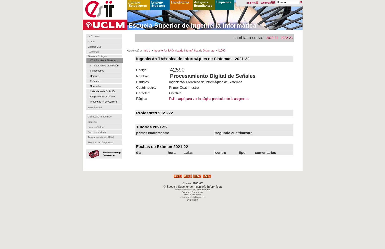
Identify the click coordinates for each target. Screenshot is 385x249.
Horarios (94, 76)
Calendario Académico (100, 116)
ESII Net (251, 2)
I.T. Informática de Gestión (104, 65)
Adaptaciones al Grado (102, 96)
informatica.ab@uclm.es (193, 197)
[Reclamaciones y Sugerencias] (103, 153)
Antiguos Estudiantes (203, 3)
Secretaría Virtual (97, 132)
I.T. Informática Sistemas (103, 60)
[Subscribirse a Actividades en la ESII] (178, 176)
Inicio (147, 50)
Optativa (175, 93)
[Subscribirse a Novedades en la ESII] (188, 176)
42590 (221, 50)
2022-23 (287, 38)
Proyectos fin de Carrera (103, 101)
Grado (91, 41)
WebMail (266, 2)
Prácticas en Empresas (100, 142)
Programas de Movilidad (101, 137)
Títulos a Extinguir (97, 56)
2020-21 (272, 38)
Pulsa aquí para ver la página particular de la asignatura (209, 99)
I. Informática (97, 70)
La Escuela (94, 36)
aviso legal (192, 199)
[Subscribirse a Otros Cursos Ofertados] (207, 176)
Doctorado (93, 52)
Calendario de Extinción (102, 91)
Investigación (95, 107)
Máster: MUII (95, 46)
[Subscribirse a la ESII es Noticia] (197, 176)
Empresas (223, 2)
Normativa (95, 86)
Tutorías (92, 122)
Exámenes (96, 81)
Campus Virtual (96, 127)
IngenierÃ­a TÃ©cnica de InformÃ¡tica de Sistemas (184, 50)
